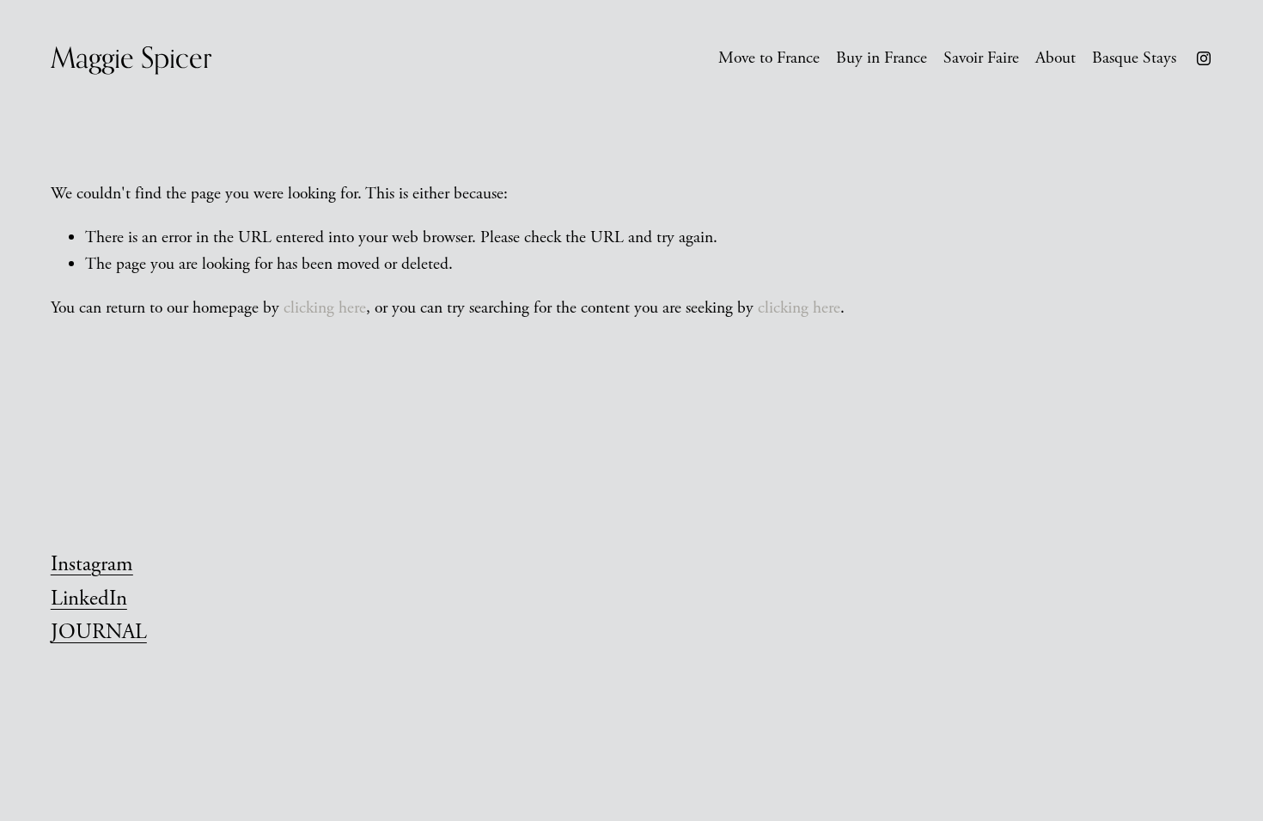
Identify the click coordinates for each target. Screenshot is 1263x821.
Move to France (769, 58)
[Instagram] (1203, 58)
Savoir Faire (981, 58)
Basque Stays (1134, 58)
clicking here (325, 308)
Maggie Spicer (131, 57)
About (1055, 58)
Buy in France (881, 58)
